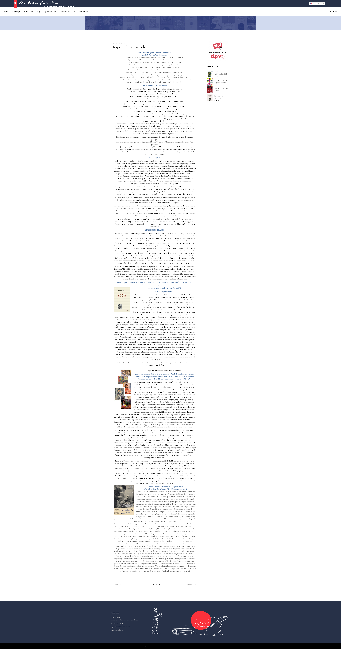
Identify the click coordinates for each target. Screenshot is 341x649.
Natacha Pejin (119, 43)
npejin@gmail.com (117, 630)
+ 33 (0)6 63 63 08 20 (117, 623)
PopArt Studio (190, 646)
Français (316, 3)
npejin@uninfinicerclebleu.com (120, 627)
